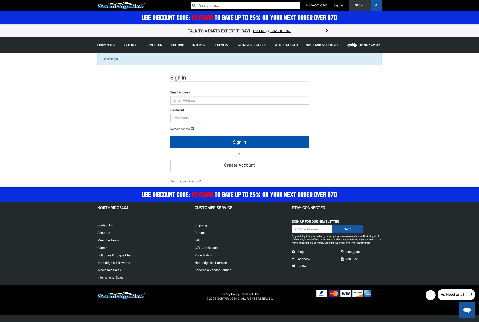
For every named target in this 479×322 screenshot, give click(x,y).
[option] (239, 31)
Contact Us (105, 225)
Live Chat (259, 31)
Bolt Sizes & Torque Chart (115, 255)
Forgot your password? (186, 181)
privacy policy (340, 242)
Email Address (180, 92)
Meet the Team (108, 240)
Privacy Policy (229, 294)
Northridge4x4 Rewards (113, 263)
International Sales (110, 277)
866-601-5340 (318, 5)
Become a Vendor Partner (213, 270)
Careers (102, 248)
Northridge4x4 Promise (211, 263)
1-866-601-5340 (280, 31)
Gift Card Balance (207, 248)
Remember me (180, 129)
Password (177, 110)
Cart (367, 5)
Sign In (338, 5)
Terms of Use (250, 294)
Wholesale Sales (109, 270)
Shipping (201, 225)
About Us (103, 233)
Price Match (203, 255)
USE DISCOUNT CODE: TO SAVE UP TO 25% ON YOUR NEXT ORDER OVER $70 (239, 17)
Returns (200, 233)
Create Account (239, 165)
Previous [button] (152, 31)
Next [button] (327, 31)
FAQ (197, 240)
